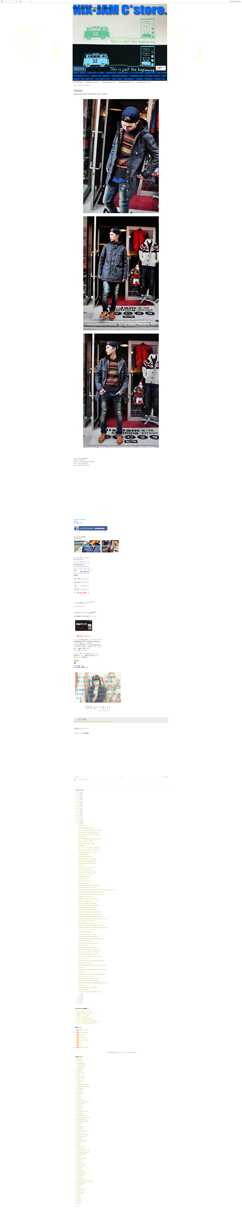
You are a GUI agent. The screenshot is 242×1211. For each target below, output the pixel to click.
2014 (78, 819)
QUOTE (79, 1156)
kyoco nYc (79, 1200)
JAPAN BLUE (80, 1129)
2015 (78, 817)
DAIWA (79, 1082)
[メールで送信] (78, 719)
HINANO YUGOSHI (84, 1030)
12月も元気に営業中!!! (84, 989)
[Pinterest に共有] (85, 719)
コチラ (79, 657)
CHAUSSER (80, 1080)
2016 (78, 815)
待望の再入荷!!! (82, 836)
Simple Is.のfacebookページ (84, 1017)
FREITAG (79, 1106)
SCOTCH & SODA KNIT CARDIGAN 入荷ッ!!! (89, 991)
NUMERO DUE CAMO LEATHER (86, 861)
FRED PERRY (80, 1104)
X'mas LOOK (81, 865)
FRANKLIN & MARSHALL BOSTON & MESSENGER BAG (93, 927)
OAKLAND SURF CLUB (83, 1150)
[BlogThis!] (80, 719)
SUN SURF (80, 1177)
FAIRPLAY (79, 1094)
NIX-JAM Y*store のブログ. (93, 82)
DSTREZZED (80, 1088)
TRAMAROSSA (81, 1183)
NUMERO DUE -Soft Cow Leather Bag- (88, 980)
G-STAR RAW (81, 721)
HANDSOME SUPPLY (82, 1121)
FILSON (79, 1098)
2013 (78, 821)
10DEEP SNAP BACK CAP (85, 856)
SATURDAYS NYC (81, 1163)
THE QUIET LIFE (81, 1179)
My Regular (81, 967)
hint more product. (83, 1040)
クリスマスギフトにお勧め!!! (85, 874)
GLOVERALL (80, 1113)
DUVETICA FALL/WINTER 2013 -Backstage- (89, 949)
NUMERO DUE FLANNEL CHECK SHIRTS (89, 912)
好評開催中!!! (81, 845)
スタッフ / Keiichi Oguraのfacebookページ (88, 1023)
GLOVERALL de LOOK (84, 876)
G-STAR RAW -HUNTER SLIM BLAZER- (88, 905)
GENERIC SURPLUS (82, 1111)
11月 (79, 994)
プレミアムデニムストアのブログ (82, 85)
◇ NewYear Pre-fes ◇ (84, 854)
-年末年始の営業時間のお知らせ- (86, 828)
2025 (78, 795)
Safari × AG (81, 972)
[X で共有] (82, 719)
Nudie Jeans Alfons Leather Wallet (87, 903)
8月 (79, 1001)
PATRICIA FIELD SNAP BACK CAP (87, 907)
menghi (79, 1202)
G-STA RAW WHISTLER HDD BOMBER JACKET (90, 938)
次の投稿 (76, 777)
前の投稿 (165, 777)
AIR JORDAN (80, 1063)
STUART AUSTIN (81, 1173)
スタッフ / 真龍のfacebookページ (85, 1019)
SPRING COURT (81, 1171)
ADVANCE (79, 1059)
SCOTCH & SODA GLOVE (85, 932)
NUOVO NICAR (81, 1148)
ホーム (121, 777)
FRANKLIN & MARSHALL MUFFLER (87, 987)
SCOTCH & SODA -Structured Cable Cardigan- (90, 956)
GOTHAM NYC (81, 1115)
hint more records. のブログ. (144, 82)
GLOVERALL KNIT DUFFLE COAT (87, 923)
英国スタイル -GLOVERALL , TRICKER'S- (89, 848)
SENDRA (79, 1167)
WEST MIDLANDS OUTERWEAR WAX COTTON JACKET (93, 969)
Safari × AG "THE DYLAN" (85, 963)
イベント (79, 1204)
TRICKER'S (80, 1185)
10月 (79, 997)
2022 (78, 802)
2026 (78, 793)
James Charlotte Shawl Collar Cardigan (88, 943)
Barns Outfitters (81, 1077)
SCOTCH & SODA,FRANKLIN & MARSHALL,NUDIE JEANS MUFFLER (96, 890)
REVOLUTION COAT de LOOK (86, 976)
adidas (78, 1194)
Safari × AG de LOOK (83, 958)
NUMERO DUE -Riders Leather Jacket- (88, 898)
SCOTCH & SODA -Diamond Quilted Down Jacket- (91, 925)
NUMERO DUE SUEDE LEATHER (87, 872)
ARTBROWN (80, 1069)
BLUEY (79, 1075)
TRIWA (78, 1187)
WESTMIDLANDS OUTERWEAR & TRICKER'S (90, 830)
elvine (78, 1196)
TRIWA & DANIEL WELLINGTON (86, 867)
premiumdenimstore (84, 1047)
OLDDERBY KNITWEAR (98, 721)
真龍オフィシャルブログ (83, 1015)
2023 (78, 799)
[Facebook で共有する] (84, 719)
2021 (78, 804)
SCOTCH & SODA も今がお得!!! (86, 843)
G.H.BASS (79, 1109)
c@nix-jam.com (77, 606)
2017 (78, 813)
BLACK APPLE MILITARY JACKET (87, 863)
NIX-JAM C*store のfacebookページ (86, 1013)
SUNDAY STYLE (82, 879)
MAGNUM (79, 1138)
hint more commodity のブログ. (127, 82)
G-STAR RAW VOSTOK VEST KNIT (87, 887)
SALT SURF (80, 1162)
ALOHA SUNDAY (81, 1065)
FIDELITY (79, 1096)
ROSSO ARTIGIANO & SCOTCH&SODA (88, 834)
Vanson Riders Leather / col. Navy (87, 859)
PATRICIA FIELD (108, 721)
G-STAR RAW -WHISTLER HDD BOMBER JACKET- (91, 894)
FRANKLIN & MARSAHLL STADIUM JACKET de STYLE (92, 918)
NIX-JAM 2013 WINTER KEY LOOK (87, 852)
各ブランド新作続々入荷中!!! (85, 841)
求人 (78, 1206)
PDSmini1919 (82, 1037)
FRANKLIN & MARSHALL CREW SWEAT (88, 978)
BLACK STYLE (82, 985)
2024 (78, 797)
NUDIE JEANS (88, 721)
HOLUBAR (79, 1123)
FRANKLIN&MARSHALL (83, 1102)
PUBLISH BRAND (81, 1154)
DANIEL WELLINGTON (83, 1084)
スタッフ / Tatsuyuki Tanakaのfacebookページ (88, 1021)
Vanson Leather (81, 1190)
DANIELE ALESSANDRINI (83, 1086)
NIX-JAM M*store (83, 1032)
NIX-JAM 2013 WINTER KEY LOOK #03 (88, 947)
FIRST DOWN (80, 1100)
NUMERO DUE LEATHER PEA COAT (87, 954)
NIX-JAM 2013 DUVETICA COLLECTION (88, 952)
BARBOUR (80, 1071)
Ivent (78, 1125)
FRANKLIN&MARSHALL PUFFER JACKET (89, 885)
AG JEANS (79, 1061)
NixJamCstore (82, 1035)
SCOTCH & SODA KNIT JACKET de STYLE (89, 850)
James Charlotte (81, 1133)
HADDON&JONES (81, 1119)
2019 (78, 808)
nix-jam (81, 1045)
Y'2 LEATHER (80, 1192)
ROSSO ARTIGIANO (83, 883)
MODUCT (79, 1142)
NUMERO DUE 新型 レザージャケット (88, 901)
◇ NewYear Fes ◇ (83, 825)
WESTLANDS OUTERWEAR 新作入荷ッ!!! (89, 832)
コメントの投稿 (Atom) (82, 779)
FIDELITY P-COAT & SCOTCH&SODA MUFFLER (90, 961)
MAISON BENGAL (81, 1140)
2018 (78, 810)
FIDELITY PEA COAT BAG (85, 941)
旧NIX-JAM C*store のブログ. (84, 1011)
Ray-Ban (79, 1160)
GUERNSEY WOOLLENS (83, 1117)
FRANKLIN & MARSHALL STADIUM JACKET (89, 914)
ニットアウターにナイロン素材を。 (87, 929)
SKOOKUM (80, 1169)
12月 (79, 823)
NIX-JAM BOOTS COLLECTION (86, 921)
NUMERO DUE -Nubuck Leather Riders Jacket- (90, 916)
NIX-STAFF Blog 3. (78, 82)
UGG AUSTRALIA (81, 1189)
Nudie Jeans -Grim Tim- (84, 881)
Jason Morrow (119, 1052)
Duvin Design (80, 1092)
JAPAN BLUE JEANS (82, 1131)
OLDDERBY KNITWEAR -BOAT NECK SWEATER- (91, 892)
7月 (79, 1003)
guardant (79, 1198)
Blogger (135, 1052)
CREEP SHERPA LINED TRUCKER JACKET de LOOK (92, 965)
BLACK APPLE (81, 1073)
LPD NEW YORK (81, 1137)
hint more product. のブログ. (109, 82)
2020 (78, 806)
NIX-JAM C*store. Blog (92, 8)
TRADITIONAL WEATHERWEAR (85, 1181)
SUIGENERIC (80, 1175)
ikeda (80, 1042)
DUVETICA (80, 1090)
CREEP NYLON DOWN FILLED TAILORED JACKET (91, 974)
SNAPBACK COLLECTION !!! (85, 896)
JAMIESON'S (80, 1127)
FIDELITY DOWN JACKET (85, 870)
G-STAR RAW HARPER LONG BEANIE (88, 936)
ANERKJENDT (81, 1067)
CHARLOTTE (80, 1079)
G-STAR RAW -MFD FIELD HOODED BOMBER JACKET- (92, 983)
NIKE (78, 1144)
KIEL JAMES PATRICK (82, 1135)
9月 (79, 999)
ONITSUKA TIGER (83, 945)
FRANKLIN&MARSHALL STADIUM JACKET (89, 839)
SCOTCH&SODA (81, 1165)
